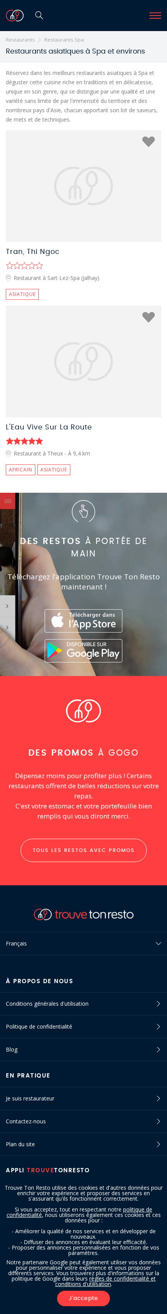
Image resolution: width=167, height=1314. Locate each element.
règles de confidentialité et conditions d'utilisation (105, 1281)
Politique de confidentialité (39, 1026)
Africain (20, 469)
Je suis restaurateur (30, 1098)
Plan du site (20, 1144)
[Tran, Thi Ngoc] (83, 186)
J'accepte (83, 1298)
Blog (11, 1049)
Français (16, 943)
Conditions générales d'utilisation (47, 1003)
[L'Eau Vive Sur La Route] (83, 361)
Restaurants (20, 39)
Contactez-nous (26, 1121)
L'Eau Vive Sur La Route (49, 427)
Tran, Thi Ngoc (33, 252)
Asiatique (22, 294)
